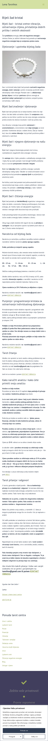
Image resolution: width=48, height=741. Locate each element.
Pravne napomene (24, 702)
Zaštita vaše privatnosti (24, 691)
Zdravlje (5, 636)
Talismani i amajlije (8, 640)
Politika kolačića (31, 726)
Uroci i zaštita (7, 621)
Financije (5, 632)
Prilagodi (12, 737)
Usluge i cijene (7, 665)
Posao (4, 629)
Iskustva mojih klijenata (10, 647)
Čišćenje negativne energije (12, 658)
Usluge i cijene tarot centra (12, 594)
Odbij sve (34, 737)
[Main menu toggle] (43, 4)
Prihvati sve (24, 731)
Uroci (4, 651)
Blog (3, 662)
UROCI (7, 474)
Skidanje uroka (7, 643)
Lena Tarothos (9, 4)
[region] (24, 723)
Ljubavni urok (7, 654)
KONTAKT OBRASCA (14, 295)
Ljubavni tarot (7, 625)
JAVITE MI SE (6, 600)
